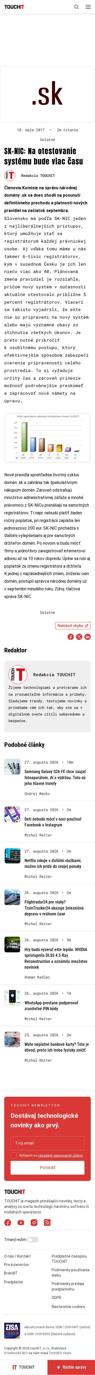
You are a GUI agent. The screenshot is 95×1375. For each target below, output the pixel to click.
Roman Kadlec (37, 977)
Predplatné (13, 1282)
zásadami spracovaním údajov (60, 1155)
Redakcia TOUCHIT (38, 175)
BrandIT (11, 1273)
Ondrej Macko (37, 793)
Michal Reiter (38, 835)
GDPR (56, 1298)
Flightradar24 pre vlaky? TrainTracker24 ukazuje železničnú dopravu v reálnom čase (54, 908)
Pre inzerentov (16, 1265)
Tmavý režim (15, 1239)
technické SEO (17, 1353)
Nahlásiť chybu (70, 626)
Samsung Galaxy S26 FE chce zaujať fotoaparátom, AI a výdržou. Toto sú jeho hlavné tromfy (55, 777)
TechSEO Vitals (60, 1353)
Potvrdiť (47, 1167)
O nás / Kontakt (17, 1256)
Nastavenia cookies (68, 1307)
